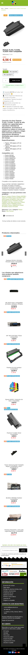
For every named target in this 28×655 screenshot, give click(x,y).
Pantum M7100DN (6, 197)
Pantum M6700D (21, 196)
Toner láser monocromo (14, 202)
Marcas (4, 196)
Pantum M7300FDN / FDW (12, 199)
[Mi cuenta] (23, 3)
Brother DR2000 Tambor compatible (14, 498)
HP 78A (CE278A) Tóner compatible (14, 336)
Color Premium (10, 211)
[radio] (5, 71)
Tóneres (9, 196)
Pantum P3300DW (11, 203)
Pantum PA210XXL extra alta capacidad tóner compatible (14, 530)
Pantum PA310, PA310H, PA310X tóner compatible (14, 261)
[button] (2, 2)
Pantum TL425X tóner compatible (14, 433)
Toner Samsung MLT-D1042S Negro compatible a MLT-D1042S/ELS (14, 466)
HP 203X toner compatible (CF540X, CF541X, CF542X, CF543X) (14, 304)
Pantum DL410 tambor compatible (14, 368)
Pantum (14, 196)
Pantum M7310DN (13, 206)
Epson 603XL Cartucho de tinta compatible (14, 400)
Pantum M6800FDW (13, 205)
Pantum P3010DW (13, 200)
